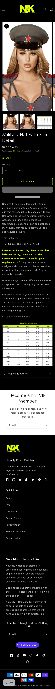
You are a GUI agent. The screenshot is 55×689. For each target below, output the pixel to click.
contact (14, 294)
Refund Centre (13, 518)
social (23, 595)
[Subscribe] (45, 425)
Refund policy (13, 538)
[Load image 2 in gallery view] (27, 122)
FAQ (8, 505)
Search (9, 498)
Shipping (16, 151)
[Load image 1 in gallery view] (10, 122)
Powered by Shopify (42, 685)
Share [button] (9, 157)
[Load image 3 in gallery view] (44, 122)
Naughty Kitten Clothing (22, 685)
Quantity (6, 164)
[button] (3, 9)
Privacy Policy (13, 525)
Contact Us (11, 511)
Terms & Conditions (16, 531)
